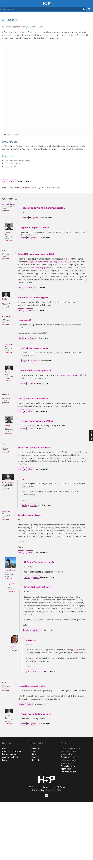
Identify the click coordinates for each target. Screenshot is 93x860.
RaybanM (6, 316)
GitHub (34, 754)
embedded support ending (32, 686)
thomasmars (7, 482)
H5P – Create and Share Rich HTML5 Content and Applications (46, 4)
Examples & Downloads (12, 751)
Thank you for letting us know (36, 714)
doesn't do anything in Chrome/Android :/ (44, 207)
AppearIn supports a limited (35, 227)
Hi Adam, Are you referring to (39, 562)
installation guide (29, 187)
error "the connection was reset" (35, 447)
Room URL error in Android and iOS (36, 254)
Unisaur (5, 394)
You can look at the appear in (36, 370)
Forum (5, 760)
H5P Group (60, 787)
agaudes (6, 511)
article (34, 661)
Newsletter (36, 760)
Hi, (23, 479)
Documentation (9, 754)
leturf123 (6, 682)
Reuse (8, 134)
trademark (48, 787)
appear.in (31, 640)
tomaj (13, 645)
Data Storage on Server (29, 514)
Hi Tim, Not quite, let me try (38, 587)
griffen (17, 26)
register (14, 181)
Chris (4, 250)
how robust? (25, 320)
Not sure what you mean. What (37, 421)
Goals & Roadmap (10, 757)
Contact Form (37, 757)
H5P (46, 779)
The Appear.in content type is (33, 297)
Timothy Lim (10, 570)
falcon (7, 232)
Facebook (35, 748)
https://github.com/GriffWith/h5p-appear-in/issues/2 (47, 262)
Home (4, 748)
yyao (4, 444)
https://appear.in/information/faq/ (69, 375)
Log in (5, 181)
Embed (17, 134)
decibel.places (8, 204)
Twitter (34, 751)
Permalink (5, 211)
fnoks (4, 299)
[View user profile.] (9, 229)
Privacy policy (38, 790)
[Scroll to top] (46, 797)
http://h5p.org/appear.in (41, 267)
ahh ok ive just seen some (34, 348)
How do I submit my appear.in (33, 398)
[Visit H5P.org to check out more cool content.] (88, 134)
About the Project (68, 772)
